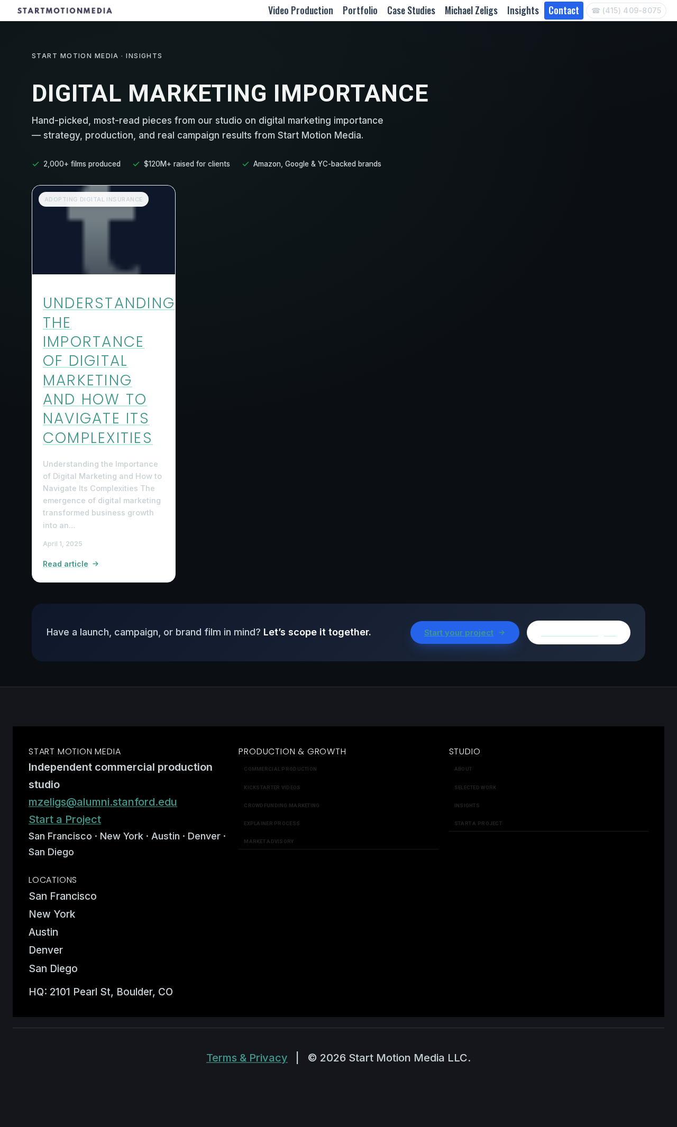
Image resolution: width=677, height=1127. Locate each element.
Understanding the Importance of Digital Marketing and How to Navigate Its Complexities (109, 370)
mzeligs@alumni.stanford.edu (103, 802)
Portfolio (360, 10)
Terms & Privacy (247, 1057)
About (463, 769)
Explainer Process (272, 823)
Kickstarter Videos (272, 787)
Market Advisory (269, 841)
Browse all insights (578, 632)
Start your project (458, 632)
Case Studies (411, 10)
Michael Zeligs (471, 10)
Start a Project (65, 819)
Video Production (300, 10)
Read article (65, 563)
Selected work (475, 787)
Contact (563, 10)
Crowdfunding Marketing (281, 805)
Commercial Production (280, 769)
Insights (523, 10)
